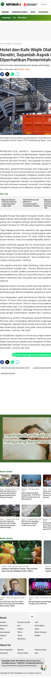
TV (1, 639)
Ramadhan (21, 639)
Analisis (20, 629)
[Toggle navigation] (2, 4)
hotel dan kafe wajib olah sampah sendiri (15, 368)
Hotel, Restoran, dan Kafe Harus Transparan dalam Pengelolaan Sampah (31, 203)
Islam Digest (39, 625)
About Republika (6, 650)
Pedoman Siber (40, 650)
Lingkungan (6, 18)
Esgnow (9, 44)
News (2, 629)
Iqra (18, 625)
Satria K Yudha (24, 69)
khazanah (43, 12)
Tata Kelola (18, 44)
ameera (5, 12)
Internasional (5, 632)
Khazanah (3, 625)
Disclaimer (4, 653)
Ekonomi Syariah (20, 12)
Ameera (3, 622)
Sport (37, 629)
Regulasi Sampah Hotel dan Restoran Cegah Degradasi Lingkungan (9, 203)
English (37, 635)
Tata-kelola (22, 18)
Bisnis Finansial (40, 632)
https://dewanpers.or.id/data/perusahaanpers (19, 665)
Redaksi (20, 650)
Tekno (19, 632)
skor (33, 12)
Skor (36, 622)
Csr (14, 18)
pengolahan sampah (8, 373)
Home (2, 44)
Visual (19, 635)
